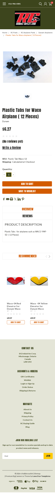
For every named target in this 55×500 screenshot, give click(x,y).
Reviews (27, 216)
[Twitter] (15, 199)
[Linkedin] (19, 199)
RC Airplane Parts (28, 33)
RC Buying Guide (27, 423)
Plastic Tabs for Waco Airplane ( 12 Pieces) (23, 35)
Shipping (27, 413)
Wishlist (27, 380)
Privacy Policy (27, 416)
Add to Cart (16, 322)
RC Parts (14, 33)
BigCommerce (18, 476)
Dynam (5, 121)
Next (49, 256)
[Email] (7, 199)
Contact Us (27, 420)
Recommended (28, 256)
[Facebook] (3, 199)
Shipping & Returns (27, 390)
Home (4, 33)
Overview (27, 209)
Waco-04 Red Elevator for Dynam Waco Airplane (14, 307)
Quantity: (7, 169)
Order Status (27, 387)
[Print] (11, 199)
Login (23, 383)
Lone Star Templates (41, 476)
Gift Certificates (27, 376)
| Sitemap (36, 474)
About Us (28, 409)
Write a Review (11, 147)
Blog (27, 427)
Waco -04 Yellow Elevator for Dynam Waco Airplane (39, 307)
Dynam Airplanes (45, 33)
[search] (40, 4)
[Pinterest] (22, 199)
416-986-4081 (14, 4)
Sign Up (31, 383)
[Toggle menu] (4, 5)
